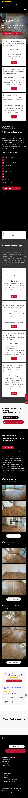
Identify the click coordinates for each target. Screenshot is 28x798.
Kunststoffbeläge (14, 343)
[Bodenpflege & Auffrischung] (14, 69)
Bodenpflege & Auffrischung (14, 77)
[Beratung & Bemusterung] (14, 95)
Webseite (13, 788)
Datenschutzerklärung (7, 792)
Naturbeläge (14, 376)
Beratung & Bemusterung (14, 106)
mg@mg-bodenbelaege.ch (9, 763)
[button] (2, 695)
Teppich (14, 311)
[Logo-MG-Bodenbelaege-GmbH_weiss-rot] (7, 7)
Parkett (14, 281)
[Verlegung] (14, 41)
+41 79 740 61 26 (6, 766)
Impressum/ (16, 790)
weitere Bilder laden (13, 536)
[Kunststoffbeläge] (14, 333)
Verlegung (14, 49)
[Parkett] (14, 270)
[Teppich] (14, 303)
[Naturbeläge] (14, 365)
